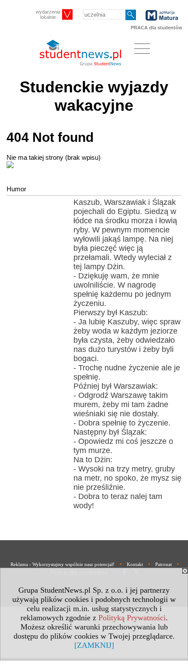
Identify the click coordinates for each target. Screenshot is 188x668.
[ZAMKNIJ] (94, 645)
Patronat (163, 564)
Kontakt (135, 564)
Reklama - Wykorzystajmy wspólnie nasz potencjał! (62, 564)
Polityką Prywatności (132, 617)
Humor (16, 189)
